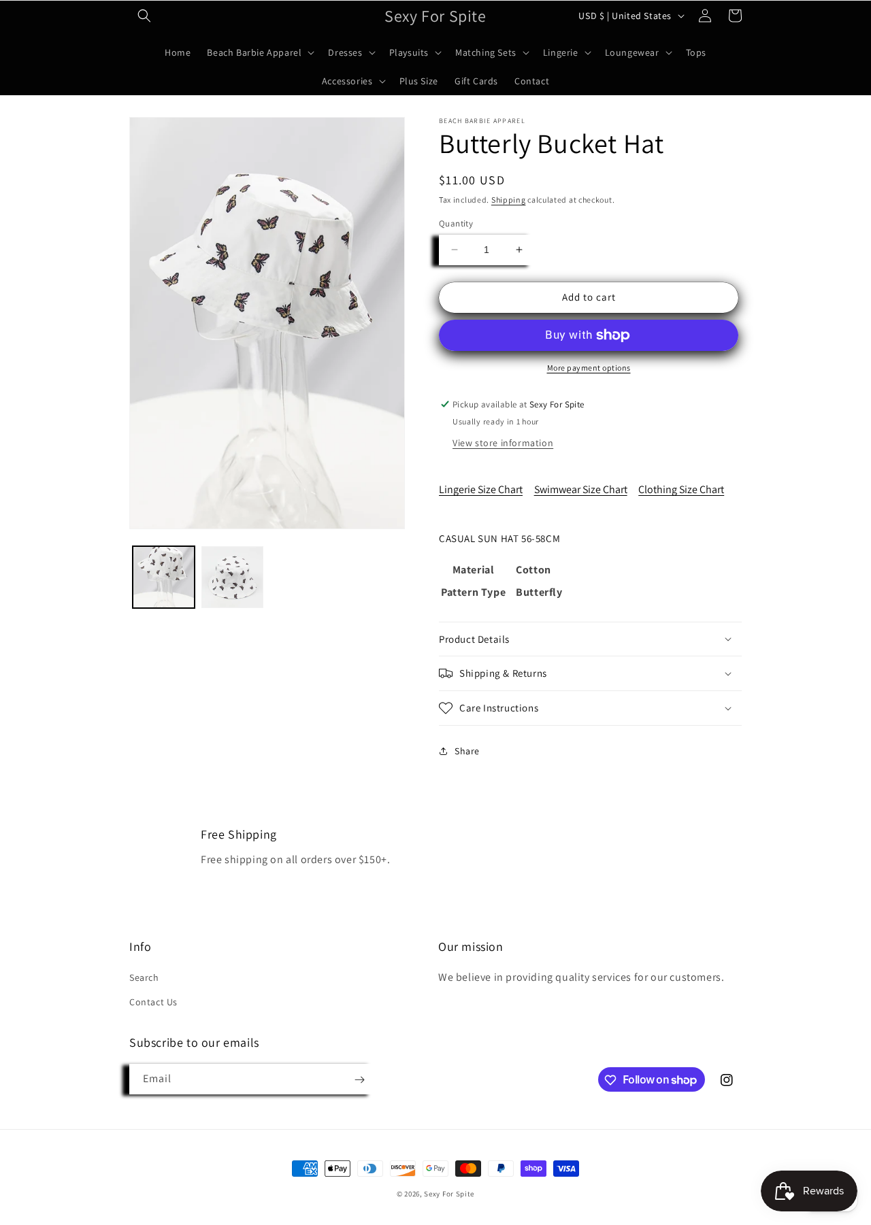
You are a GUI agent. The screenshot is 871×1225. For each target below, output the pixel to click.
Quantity (456, 223)
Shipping (508, 200)
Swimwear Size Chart (580, 489)
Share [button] (467, 751)
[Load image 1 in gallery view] (164, 577)
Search (144, 978)
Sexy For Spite (449, 1193)
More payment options (589, 368)
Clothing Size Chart (681, 489)
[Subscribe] (359, 1079)
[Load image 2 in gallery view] (232, 577)
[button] (144, 16)
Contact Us (153, 1002)
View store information (503, 443)
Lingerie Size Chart (481, 489)
